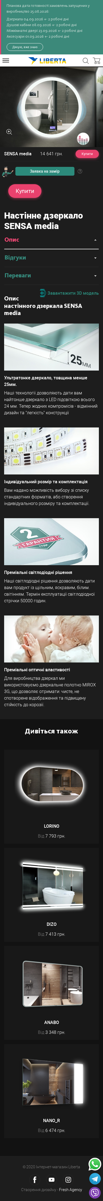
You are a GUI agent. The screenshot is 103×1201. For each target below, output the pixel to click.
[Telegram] (95, 1179)
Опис (11, 240)
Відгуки (15, 258)
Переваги (17, 276)
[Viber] (95, 1193)
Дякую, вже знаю (24, 47)
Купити (87, 154)
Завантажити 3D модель (72, 293)
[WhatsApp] (94, 1164)
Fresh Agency (70, 1190)
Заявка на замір (45, 171)
